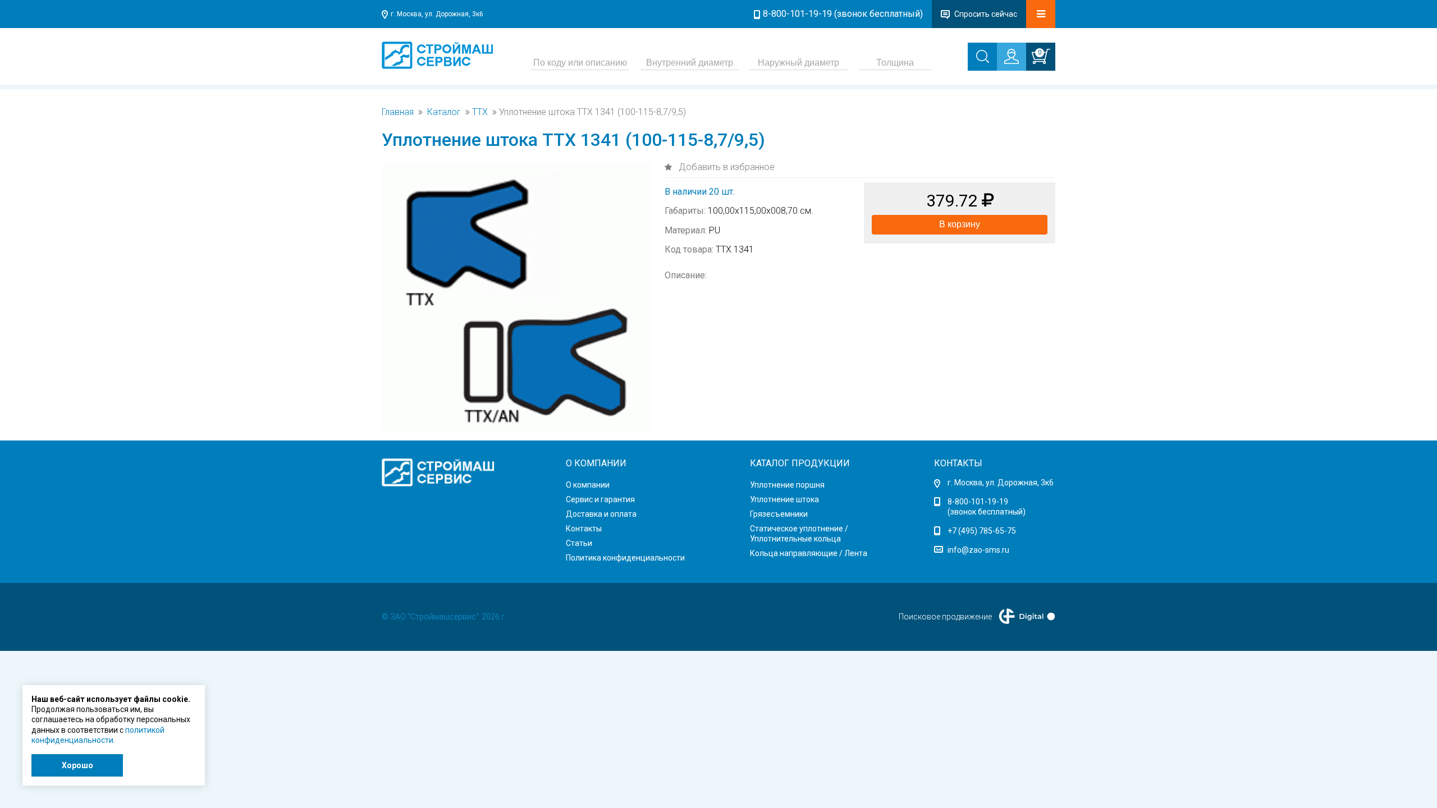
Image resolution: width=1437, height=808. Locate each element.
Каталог (444, 112)
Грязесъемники (779, 513)
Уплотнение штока (784, 499)
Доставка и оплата (601, 513)
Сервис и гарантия (600, 499)
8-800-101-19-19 (978, 501)
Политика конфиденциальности (625, 557)
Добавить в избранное (725, 167)
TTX (480, 112)
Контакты (584, 528)
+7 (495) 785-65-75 (982, 530)
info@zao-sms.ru (978, 549)
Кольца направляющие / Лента (808, 553)
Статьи (579, 543)
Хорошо (77, 765)
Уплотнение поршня (787, 484)
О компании (588, 484)
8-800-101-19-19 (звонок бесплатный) (843, 13)
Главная (398, 112)
